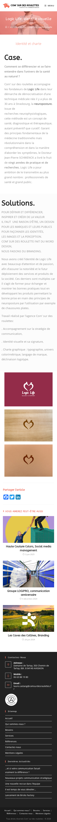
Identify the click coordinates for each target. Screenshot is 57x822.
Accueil (8, 718)
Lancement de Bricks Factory (19, 795)
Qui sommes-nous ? (15, 724)
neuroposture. (43, 104)
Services (9, 735)
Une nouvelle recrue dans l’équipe (22, 783)
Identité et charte (28, 43)
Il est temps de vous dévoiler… (20, 789)
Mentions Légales (14, 752)
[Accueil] (6, 27)
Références (11, 741)
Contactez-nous (13, 747)
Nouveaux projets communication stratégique (28, 778)
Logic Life (34, 89)
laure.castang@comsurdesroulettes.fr (32, 687)
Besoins (9, 729)
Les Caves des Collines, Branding (28, 635)
